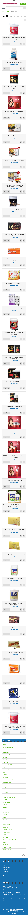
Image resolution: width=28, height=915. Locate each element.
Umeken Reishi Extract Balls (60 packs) (14, 652)
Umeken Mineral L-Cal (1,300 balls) (14, 578)
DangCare (5, 757)
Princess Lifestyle (7, 824)
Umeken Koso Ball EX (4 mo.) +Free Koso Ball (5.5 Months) (14, 357)
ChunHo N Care (6, 752)
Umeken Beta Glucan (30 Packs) (14, 136)
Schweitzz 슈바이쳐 (7, 837)
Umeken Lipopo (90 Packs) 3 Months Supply (14, 554)
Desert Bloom (6, 759)
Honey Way (5, 789)
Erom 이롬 (5, 762)
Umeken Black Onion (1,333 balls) (14, 209)
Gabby (4, 772)
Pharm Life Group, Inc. (8, 819)
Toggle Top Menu (14, 0)
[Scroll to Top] (24, 855)
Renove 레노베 (6, 834)
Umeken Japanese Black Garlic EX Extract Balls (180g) (14, 333)
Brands (7, 11)
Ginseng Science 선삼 (8, 782)
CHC (4, 749)
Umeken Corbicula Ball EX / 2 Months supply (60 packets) (14, 234)
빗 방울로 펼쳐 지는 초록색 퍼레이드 (11, 892)
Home (3, 11)
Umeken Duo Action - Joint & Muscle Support (14, 259)
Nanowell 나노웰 (6, 812)
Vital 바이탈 (5, 844)
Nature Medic (6, 814)
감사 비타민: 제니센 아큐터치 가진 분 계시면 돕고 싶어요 (14, 899)
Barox (4, 744)
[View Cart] (24, 4)
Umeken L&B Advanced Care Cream (14, 431)
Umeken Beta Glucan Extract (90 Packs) (14, 160)
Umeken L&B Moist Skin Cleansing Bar (14, 111)
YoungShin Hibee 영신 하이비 (9, 847)
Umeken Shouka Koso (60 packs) (14, 677)
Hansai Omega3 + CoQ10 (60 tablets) (14, 62)
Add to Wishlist (21, 44)
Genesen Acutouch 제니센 (9, 779)
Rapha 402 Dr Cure (7, 829)
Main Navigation (3, 7)
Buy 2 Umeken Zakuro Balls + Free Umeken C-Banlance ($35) (14, 38)
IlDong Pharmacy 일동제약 (9, 797)
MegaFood (5, 809)
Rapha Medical (6, 832)
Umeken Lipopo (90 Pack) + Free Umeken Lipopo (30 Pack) (14, 530)
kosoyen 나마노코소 (7, 804)
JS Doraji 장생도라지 (8, 799)
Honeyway (5, 792)
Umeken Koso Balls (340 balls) (14, 406)
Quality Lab (5, 827)
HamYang (5, 784)
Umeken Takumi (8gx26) (14, 701)
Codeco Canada (6, 754)
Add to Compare (24, 44)
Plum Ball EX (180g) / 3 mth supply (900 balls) (14, 87)
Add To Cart (6, 44)
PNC (4, 822)
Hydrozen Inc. (6, 794)
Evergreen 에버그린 (7, 764)
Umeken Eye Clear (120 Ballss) (14, 308)
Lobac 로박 (5, 807)
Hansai (4, 787)
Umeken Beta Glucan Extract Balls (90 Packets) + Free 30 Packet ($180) (14, 185)
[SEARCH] (24, 8)
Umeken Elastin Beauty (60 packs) (14, 283)
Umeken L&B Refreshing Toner (14, 480)
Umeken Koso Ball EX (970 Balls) (14, 382)
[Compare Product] (21, 4)
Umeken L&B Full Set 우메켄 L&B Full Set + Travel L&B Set (14, 456)
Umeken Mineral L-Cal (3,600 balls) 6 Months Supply (14, 603)
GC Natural (5, 777)
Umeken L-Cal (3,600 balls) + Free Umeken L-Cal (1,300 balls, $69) (14, 505)
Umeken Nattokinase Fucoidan (14, 628)
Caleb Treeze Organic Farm (9, 747)
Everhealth (5, 767)
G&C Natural (6, 769)
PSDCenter (14, 913)
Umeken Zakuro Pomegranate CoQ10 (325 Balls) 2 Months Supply (14, 726)
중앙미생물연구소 (7, 849)
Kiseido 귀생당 (6, 802)
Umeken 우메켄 (6, 842)
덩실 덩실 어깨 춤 (7, 886)
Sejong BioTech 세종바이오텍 (9, 839)
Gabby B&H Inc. (6, 774)
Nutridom (5, 817)
